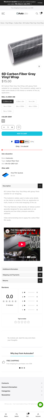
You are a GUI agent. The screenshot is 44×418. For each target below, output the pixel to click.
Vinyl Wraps (9, 23)
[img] (9, 301)
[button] (30, 292)
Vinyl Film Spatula (17, 173)
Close (40, 2)
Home (2, 23)
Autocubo (9, 158)
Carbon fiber (18, 23)
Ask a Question (7, 154)
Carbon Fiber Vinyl (12, 161)
